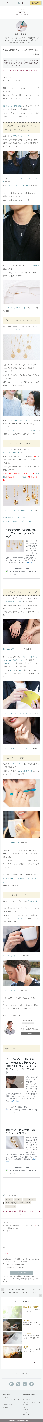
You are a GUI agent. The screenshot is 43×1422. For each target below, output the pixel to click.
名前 (5, 1247)
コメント (6, 1231)
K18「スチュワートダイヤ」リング (16, 748)
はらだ (20, 670)
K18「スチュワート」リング (13, 649)
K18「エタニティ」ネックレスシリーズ (17, 510)
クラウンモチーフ (25, 771)
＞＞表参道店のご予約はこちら (14, 517)
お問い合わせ (27, 1414)
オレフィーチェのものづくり (31, 1402)
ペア (21, 1203)
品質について (27, 1399)
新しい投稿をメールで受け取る (14, 1267)
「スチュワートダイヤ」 (30, 657)
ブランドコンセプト (29, 1397)
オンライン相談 (20, 477)
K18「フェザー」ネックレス (20, 185)
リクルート (26, 1412)
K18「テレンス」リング (12, 990)
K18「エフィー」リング (12, 843)
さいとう (18, 1199)
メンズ (28, 1203)
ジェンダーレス (29, 1199)
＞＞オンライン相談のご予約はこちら (17, 521)
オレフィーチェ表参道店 (12, 106)
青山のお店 (26, 1404)
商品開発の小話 (8, 1404)
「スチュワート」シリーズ (13, 601)
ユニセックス (10, 1206)
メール (6, 1253)
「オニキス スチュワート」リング (18, 713)
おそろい (9, 1199)
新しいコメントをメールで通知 (14, 1264)
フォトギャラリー (8, 1397)
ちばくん (12, 670)
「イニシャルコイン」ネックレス (21, 420)
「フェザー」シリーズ (20, 136)
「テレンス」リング (19, 918)
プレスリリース (27, 1407)
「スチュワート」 (9, 663)
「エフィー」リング (16, 764)
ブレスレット (34, 265)
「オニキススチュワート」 (13, 660)
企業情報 (25, 1409)
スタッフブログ (11, 1195)
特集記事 (6, 1407)
